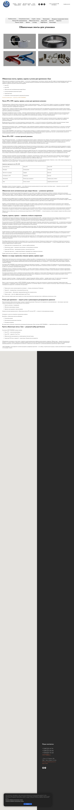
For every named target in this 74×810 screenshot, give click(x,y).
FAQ (29, 4)
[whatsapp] (39, 4)
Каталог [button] (19, 3)
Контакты (33, 4)
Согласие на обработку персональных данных (15, 801)
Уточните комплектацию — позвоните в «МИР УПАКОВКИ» (14, 97)
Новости (24, 4)
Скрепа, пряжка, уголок (54, 59)
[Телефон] (42, 4)
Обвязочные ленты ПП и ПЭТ (19, 41)
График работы (17, 4)
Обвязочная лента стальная (54, 41)
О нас (34, 3)
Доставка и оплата (27, 3)
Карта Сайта (45, 763)
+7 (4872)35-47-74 (47, 748)
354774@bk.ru (46, 755)
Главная (14, 3)
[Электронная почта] (44, 4)
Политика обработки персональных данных (14, 799)
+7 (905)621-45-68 (48, 753)
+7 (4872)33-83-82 (48, 750)
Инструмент (19, 59)
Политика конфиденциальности (49, 761)
